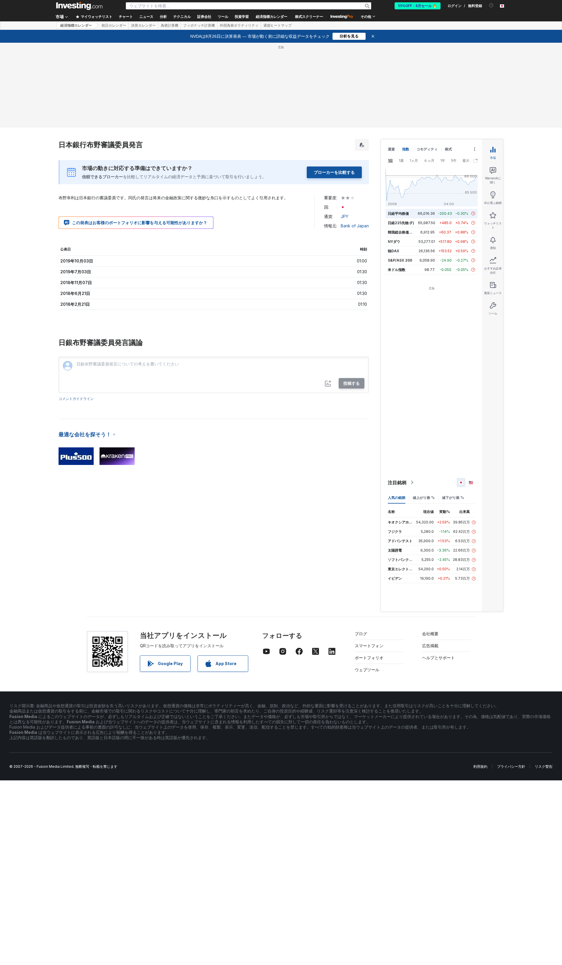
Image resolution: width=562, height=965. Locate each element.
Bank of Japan (355, 225)
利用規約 (480, 766)
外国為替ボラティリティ (239, 25)
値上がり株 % (424, 497)
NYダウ (394, 241)
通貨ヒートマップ (277, 25)
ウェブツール (367, 669)
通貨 (391, 149)
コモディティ (427, 149)
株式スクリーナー (309, 17)
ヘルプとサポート (438, 657)
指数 (405, 149)
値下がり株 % (453, 497)
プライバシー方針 (511, 766)
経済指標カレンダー (271, 17)
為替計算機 (169, 25)
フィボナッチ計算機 (199, 25)
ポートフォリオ (369, 657)
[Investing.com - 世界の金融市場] (79, 6)
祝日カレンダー (114, 25)
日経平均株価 (398, 213)
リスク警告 (543, 766)
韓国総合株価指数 (402, 232)
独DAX (393, 251)
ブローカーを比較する (334, 172)
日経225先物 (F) (401, 223)
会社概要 (430, 633)
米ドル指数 (396, 269)
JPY (344, 216)
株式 (448, 149)
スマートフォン (369, 645)
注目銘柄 (397, 482)
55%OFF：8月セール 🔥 (417, 6)
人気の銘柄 (396, 497)
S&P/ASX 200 (400, 260)
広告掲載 (430, 645)
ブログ (361, 633)
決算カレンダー (143, 25)
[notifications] (491, 5)
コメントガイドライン (76, 398)
